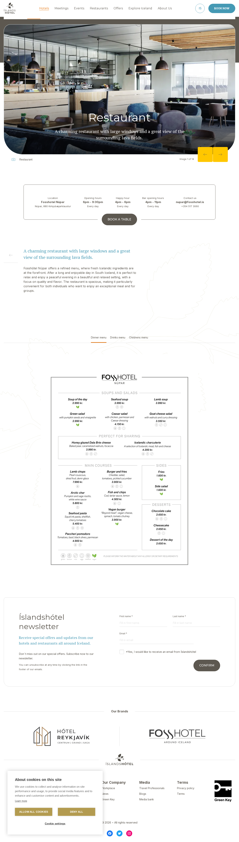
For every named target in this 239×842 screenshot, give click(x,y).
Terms (181, 793)
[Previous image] (205, 154)
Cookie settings (55, 823)
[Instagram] (129, 833)
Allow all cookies (33, 811)
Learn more (21, 801)
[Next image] (220, 154)
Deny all (76, 811)
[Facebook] (110, 833)
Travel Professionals (151, 788)
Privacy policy (185, 788)
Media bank (146, 799)
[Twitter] (119, 833)
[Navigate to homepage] (10, 8)
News (105, 793)
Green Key (108, 799)
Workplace (108, 788)
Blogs (142, 793)
